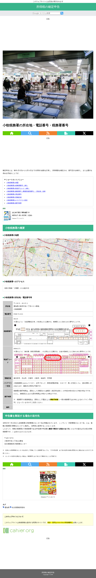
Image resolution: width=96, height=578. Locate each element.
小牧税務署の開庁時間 (13, 203)
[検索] (62, 13)
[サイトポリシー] (66, 134)
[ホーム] (11, 134)
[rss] (48, 134)
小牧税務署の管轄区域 (13, 197)
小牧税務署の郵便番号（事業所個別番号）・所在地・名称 (25, 191)
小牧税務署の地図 (12, 182)
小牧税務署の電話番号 (13, 194)
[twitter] (84, 134)
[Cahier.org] (18, 533)
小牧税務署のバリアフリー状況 (16, 200)
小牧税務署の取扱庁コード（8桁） (18, 188)
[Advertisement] (48, 33)
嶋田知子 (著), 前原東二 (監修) (22, 215)
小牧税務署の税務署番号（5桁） (17, 185)
